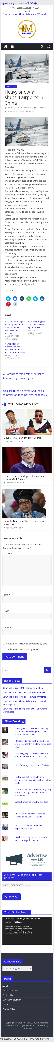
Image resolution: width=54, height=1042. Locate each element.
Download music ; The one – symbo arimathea (24, 696)
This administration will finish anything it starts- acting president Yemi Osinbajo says (33, 792)
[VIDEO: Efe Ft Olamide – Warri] (27, 410)
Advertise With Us (10, 990)
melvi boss (28, 107)
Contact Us (7, 995)
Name (6, 594)
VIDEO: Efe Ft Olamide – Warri (22, 437)
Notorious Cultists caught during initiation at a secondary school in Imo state (33, 780)
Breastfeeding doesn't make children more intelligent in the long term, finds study (33, 744)
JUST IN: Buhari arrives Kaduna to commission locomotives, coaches (25, 393)
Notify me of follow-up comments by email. (27, 643)
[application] (27, 931)
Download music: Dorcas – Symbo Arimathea (23, 692)
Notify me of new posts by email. (22, 649)
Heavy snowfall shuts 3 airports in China (23, 111)
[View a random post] (48, 47)
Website (6, 627)
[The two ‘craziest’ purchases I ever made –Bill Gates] (27, 449)
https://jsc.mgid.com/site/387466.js (18, 3)
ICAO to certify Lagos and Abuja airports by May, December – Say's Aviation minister (15, 327)
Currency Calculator (11, 999)
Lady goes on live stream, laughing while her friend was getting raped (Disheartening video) (31, 731)
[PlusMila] (5, 47)
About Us (6, 986)
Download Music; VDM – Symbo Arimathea (22, 688)
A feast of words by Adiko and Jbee (31, 802)
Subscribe (11, 897)
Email (5, 610)
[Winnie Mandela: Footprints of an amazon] (24, 490)
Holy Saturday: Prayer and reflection (32, 765)
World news (11, 86)
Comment (7, 553)
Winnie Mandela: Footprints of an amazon (24, 522)
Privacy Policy (8, 1009)
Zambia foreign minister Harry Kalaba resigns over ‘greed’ (23, 376)
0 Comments (42, 107)
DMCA (5, 1004)
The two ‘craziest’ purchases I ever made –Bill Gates (25, 477)
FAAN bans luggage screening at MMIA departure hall (36, 324)
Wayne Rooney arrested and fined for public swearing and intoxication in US (15, 348)
